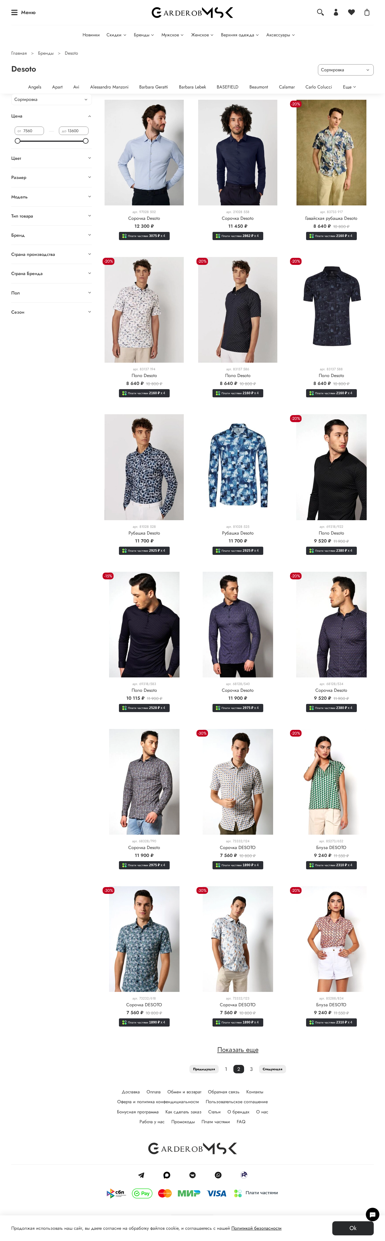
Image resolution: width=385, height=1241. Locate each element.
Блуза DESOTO (331, 847)
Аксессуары (278, 35)
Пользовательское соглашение (237, 1101)
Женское (200, 35)
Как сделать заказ (183, 1112)
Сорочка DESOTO (238, 847)
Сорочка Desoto (144, 218)
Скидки (114, 35)
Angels (34, 87)
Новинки (91, 35)
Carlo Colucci (319, 87)
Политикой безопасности (256, 1228)
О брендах (238, 1112)
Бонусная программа (138, 1112)
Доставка (131, 1092)
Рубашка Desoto (144, 533)
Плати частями (216, 1121)
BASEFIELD (227, 87)
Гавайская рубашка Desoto (331, 218)
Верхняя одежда (237, 35)
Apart (57, 87)
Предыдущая (204, 1069)
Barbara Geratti (153, 87)
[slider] (17, 141)
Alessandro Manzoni (109, 87)
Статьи (214, 1112)
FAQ (241, 1121)
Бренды (141, 35)
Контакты (254, 1092)
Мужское (170, 35)
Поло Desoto (144, 375)
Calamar (287, 87)
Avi (76, 87)
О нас (262, 1112)
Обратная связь (224, 1092)
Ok (353, 1228)
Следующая (272, 1069)
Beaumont (258, 87)
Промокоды (183, 1121)
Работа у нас (152, 1121)
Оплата (154, 1092)
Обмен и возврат (184, 1092)
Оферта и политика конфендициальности (158, 1101)
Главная (19, 53)
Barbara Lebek (192, 87)
